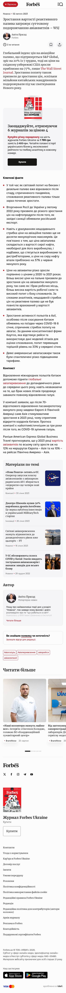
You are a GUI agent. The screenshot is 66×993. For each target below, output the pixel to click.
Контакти (8, 847)
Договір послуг (11, 864)
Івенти (7, 869)
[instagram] (18, 774)
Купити (22, 162)
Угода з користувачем (15, 853)
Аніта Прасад (19, 34)
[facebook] (11, 774)
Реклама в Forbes (12, 923)
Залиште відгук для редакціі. (21, 639)
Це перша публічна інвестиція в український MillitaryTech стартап (24, 510)
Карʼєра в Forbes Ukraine (16, 858)
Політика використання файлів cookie (25, 892)
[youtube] (31, 774)
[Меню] (60, 4)
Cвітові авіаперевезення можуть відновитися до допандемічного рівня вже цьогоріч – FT (22, 536)
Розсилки (8, 881)
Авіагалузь (9, 652)
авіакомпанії (10, 658)
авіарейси (43, 652)
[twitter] (4, 774)
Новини (6, 14)
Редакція (8, 903)
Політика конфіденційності (19, 886)
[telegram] (24, 774)
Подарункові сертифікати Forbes (22, 934)
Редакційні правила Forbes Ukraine (23, 897)
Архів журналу (11, 917)
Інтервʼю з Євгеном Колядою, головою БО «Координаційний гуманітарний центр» (24, 730)
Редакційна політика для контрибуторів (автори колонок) (31, 910)
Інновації (10, 521)
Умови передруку (13, 875)
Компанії (10, 493)
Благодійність (11, 929)
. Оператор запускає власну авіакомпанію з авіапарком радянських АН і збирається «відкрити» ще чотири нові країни (22, 480)
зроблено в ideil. (53, 986)
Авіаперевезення (26, 652)
